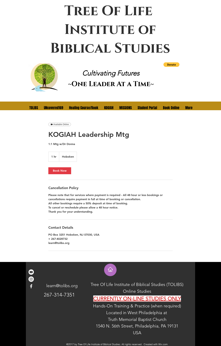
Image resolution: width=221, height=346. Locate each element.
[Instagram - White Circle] (31, 279)
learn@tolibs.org (62, 285)
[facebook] (31, 286)
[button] (171, 64)
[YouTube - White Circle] (31, 272)
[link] (59, 170)
